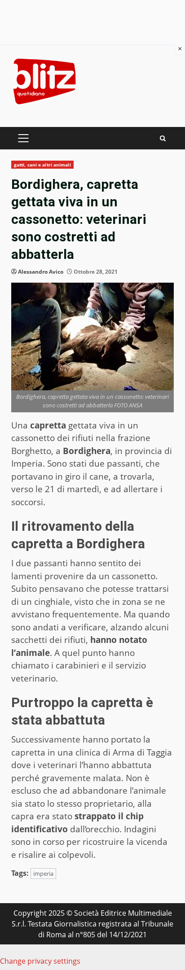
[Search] (163, 138)
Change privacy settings (40, 961)
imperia (43, 874)
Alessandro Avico (40, 271)
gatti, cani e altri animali (42, 165)
